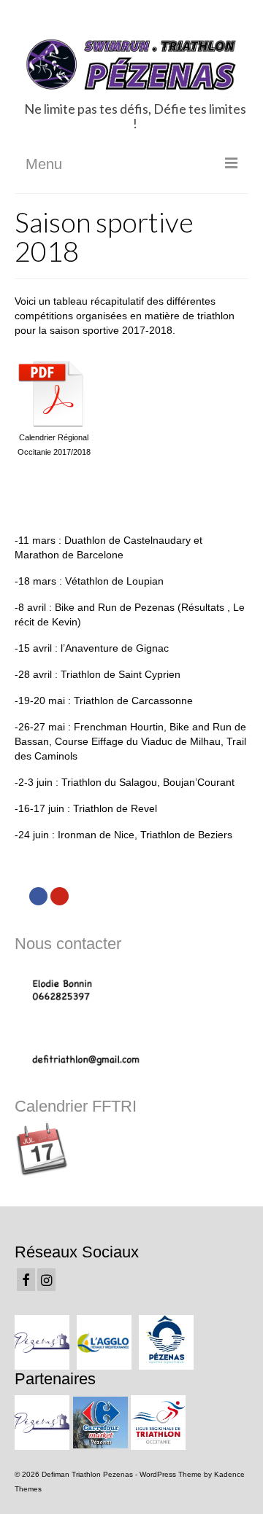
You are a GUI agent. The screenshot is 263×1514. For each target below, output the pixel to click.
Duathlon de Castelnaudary (127, 540)
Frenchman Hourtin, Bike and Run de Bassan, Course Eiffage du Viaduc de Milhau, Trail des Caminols (130, 741)
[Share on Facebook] (38, 896)
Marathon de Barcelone (69, 555)
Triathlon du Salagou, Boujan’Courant (148, 782)
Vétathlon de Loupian (114, 581)
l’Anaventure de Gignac (115, 648)
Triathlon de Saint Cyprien (120, 674)
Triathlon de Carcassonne (133, 700)
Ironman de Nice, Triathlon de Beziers (145, 834)
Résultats (202, 607)
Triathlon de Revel (115, 808)
